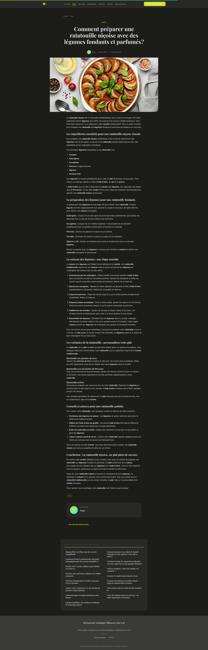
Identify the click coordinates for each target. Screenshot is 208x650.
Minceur (102, 4)
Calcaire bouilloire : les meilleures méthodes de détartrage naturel (83, 603)
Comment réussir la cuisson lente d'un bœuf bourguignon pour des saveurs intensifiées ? (82, 560)
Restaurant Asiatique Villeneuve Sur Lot (104, 622)
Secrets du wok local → (154, 4)
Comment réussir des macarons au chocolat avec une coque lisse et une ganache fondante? (124, 562)
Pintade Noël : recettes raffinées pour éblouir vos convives (83, 567)
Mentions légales (100, 637)
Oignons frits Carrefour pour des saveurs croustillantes (81, 553)
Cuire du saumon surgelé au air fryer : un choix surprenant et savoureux (123, 596)
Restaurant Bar (120, 4)
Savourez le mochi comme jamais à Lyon (122, 576)
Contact (111, 637)
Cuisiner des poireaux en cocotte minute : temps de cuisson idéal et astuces (122, 582)
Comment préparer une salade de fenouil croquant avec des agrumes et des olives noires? (122, 554)
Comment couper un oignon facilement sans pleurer (82, 596)
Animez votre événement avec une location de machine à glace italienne (83, 589)
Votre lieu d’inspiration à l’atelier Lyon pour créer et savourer (82, 582)
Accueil (67, 4)
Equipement (91, 4)
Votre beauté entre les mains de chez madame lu (124, 589)
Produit (109, 4)
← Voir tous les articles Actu (78, 524)
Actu (74, 4)
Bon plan (81, 4)
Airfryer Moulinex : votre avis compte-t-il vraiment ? (123, 570)
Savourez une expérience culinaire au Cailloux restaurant (83, 574)
